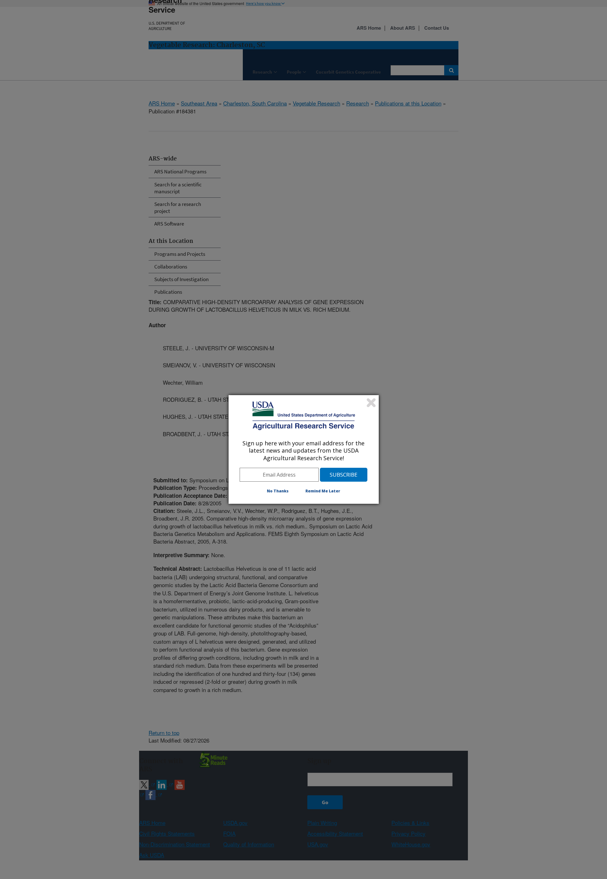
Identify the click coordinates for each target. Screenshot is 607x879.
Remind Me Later (322, 491)
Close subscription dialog (371, 402)
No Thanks (278, 491)
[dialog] (304, 449)
